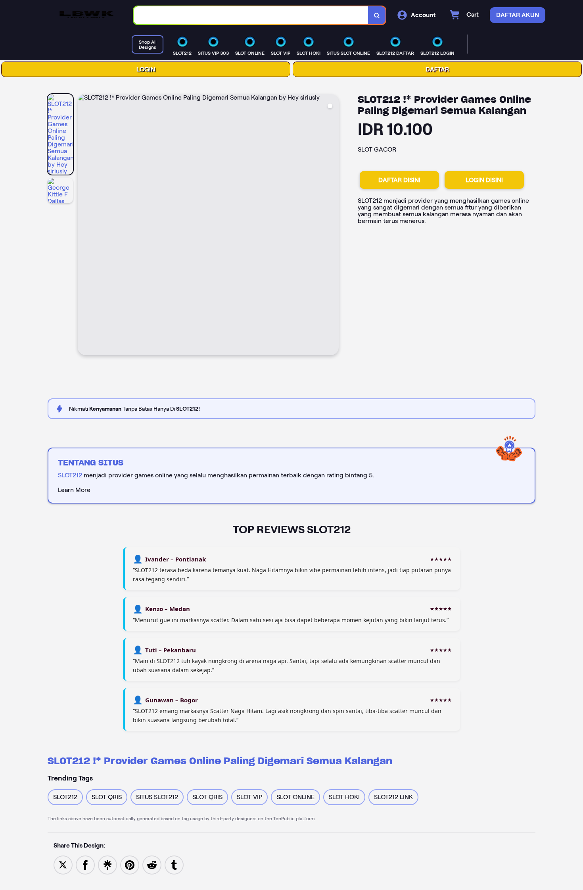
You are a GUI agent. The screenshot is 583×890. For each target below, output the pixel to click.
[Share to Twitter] (63, 864)
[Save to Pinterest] (129, 864)
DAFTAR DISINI (399, 180)
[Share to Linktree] (107, 864)
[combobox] (251, 15)
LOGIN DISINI (484, 180)
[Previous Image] (84, 226)
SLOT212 (70, 475)
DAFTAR (437, 69)
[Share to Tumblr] (174, 864)
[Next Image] (332, 226)
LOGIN (145, 69)
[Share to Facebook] (85, 864)
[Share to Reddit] (151, 864)
